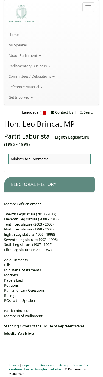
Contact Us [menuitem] (63, 112)
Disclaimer (47, 365)
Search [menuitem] (89, 112)
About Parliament (23, 55)
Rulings (10, 295)
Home (14, 34)
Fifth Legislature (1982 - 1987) (28, 249)
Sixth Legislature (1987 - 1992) (28, 244)
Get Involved (19, 97)
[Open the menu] (88, 7)
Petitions (11, 285)
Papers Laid (13, 280)
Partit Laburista (27, 136)
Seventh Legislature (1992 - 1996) (31, 239)
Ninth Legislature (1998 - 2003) (29, 229)
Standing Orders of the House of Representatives (44, 325)
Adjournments (16, 259)
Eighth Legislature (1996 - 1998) (29, 234)
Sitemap (63, 365)
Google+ (41, 369)
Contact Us (80, 365)
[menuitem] (51, 34)
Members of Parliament (23, 315)
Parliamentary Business (28, 65)
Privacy (14, 365)
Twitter (29, 369)
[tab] (49, 184)
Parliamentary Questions (24, 290)
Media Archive (19, 333)
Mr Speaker (18, 45)
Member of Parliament (22, 203)
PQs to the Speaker (19, 300)
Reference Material (24, 86)
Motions (11, 274)
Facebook (16, 369)
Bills (7, 264)
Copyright (29, 365)
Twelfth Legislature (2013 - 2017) (30, 214)
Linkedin (55, 369)
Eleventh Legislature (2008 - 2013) (31, 218)
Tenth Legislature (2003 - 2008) (29, 224)
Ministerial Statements (22, 270)
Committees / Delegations (30, 76)
